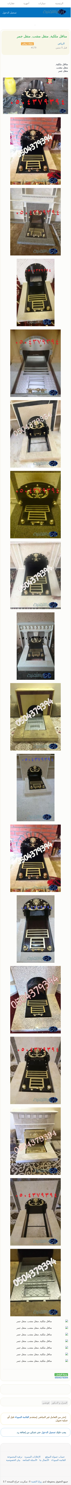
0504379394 (61, 1377)
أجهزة (27, 3)
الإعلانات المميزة (33, 1456)
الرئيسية (59, 3)
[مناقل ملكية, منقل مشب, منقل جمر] (8, 1388)
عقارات (11, 3)
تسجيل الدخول (9, 12)
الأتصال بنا (44, 1460)
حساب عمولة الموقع (55, 1456)
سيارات (42, 3)
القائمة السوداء (22, 1417)
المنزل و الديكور (59, 1402)
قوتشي (45, 1402)
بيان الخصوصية (13, 1460)
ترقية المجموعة (14, 1456)
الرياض (61, 43)
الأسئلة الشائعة (30, 1460)
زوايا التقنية (36, 1481)
